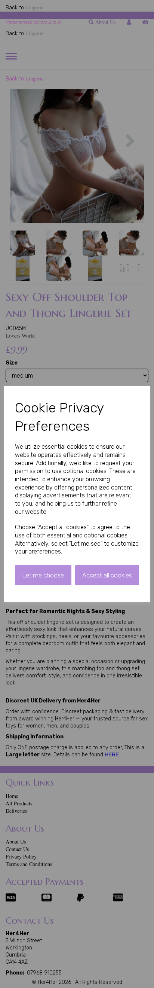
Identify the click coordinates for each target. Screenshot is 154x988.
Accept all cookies (107, 575)
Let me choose (43, 575)
